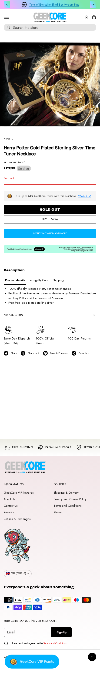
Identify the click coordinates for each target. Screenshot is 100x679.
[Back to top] (92, 657)
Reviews (9, 512)
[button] (93, 17)
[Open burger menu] (6, 17)
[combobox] (50, 27)
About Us (9, 499)
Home (7, 138)
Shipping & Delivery (66, 493)
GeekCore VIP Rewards (18, 493)
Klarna (58, 512)
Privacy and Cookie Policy (70, 499)
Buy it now (50, 219)
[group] (15, 280)
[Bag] (93, 17)
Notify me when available (50, 233)
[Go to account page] (86, 17)
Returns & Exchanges (17, 519)
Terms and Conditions (67, 506)
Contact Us (10, 506)
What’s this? (84, 196)
